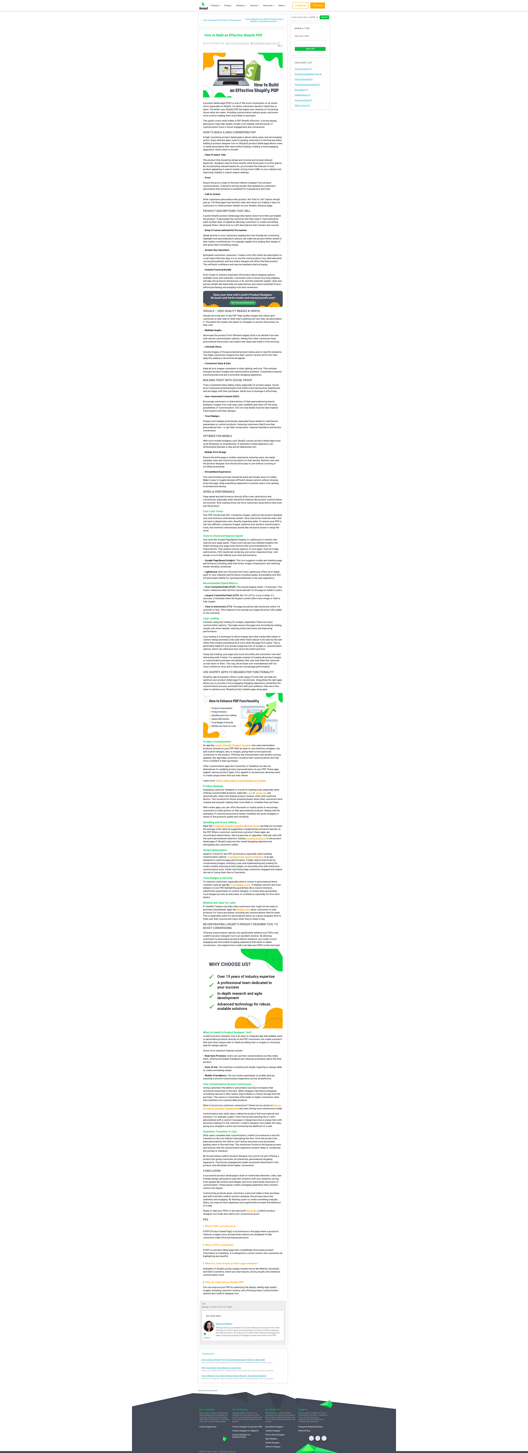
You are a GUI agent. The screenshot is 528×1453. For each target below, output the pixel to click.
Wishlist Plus (243, 909)
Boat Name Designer (274, 1427)
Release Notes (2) (302, 95)
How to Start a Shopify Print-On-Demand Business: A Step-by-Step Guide (233, 1360)
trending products (256, 838)
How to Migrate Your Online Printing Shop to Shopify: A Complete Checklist (234, 1376)
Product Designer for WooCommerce (241, 1436)
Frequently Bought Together (228, 826)
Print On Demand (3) (304, 79)
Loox (249, 793)
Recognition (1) (301, 90)
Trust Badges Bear (240, 884)
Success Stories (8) (303, 100)
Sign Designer (271, 1439)
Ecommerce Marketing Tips (266, 43)
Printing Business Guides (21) (307, 85)
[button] (215, 5)
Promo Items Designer (275, 1435)
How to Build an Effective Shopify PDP (233, 35)
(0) (281, 46)
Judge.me (261, 793)
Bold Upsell (253, 826)
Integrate (252, 1210)
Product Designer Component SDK (247, 1427)
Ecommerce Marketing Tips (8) (308, 74)
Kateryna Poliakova (224, 1324)
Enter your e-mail (301, 36)
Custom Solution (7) (303, 69)
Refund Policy (304, 1431)
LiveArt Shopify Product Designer (233, 745)
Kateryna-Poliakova (238, 43)
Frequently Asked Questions (310, 1427)
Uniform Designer (273, 1447)
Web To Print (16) (302, 105)
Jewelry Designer (272, 1431)
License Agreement (207, 1427)
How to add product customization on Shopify (241, 780)
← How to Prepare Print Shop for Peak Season (221, 20)
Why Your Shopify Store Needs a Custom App (221, 1368)
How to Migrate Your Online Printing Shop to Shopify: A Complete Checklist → (265, 20)
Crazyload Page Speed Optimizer (246, 856)
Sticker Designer (272, 1443)
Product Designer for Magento (245, 1431)
